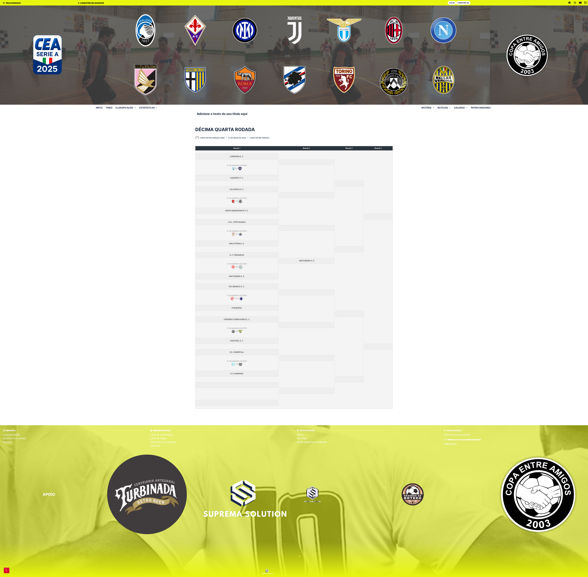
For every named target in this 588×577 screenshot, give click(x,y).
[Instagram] (575, 2)
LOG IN (451, 3)
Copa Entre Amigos (259, 138)
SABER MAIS (450, 444)
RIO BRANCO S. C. (237, 286)
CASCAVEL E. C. (236, 341)
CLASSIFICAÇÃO (11, 434)
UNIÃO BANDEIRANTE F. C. (236, 210)
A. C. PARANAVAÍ (237, 255)
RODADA (7, 442)
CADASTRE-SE (463, 3)
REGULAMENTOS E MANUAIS (312, 442)
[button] (9, 430)
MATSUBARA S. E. (307, 261)
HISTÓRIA (426, 107)
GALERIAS (459, 107)
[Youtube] (580, 2)
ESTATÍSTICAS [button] (147, 107)
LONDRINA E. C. (237, 156)
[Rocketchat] (585, 2)
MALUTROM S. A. (236, 243)
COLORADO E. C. (237, 189)
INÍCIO (99, 107)
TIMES (109, 107)
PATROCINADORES (481, 107)
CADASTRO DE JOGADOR (163, 442)
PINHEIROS (237, 308)
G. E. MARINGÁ (236, 373)
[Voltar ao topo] (6, 570)
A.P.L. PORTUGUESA (236, 222)
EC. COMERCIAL (237, 352)
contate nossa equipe (457, 434)
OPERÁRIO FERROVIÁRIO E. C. (237, 319)
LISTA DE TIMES (158, 438)
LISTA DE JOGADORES (161, 434)
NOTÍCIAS (442, 107)
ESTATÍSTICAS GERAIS (14, 438)
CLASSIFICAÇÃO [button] (124, 107)
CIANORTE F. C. (236, 178)
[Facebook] (569, 2)
